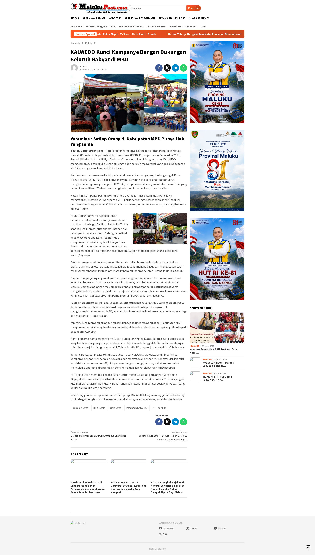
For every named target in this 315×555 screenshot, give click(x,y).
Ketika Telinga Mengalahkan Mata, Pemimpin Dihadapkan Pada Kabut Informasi (192, 34)
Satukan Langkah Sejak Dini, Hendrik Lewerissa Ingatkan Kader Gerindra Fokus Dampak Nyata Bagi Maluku (167, 487)
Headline (194, 346)
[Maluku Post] (99, 7)
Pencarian (193, 8)
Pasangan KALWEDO (137, 407)
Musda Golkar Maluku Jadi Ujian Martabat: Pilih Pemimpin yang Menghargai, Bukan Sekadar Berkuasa (88, 487)
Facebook (168, 528)
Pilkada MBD (159, 407)
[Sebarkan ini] (159, 68)
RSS (165, 534)
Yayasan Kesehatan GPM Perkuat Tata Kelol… (213, 351)
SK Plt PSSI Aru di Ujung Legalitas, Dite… (217, 378)
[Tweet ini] (167, 68)
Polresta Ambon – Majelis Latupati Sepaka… (218, 364)
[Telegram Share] (175, 68)
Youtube (222, 528)
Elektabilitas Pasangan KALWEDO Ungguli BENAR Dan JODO (99, 435)
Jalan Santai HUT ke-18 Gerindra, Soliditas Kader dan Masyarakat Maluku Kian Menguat (129, 487)
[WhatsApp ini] (183, 68)
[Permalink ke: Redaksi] (74, 67)
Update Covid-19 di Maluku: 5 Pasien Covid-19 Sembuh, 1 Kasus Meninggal (163, 435)
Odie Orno (115, 407)
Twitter (193, 528)
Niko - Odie (99, 407)
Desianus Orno (80, 407)
